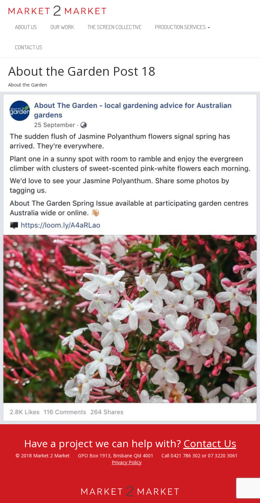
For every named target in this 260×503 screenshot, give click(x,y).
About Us (26, 26)
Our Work (62, 26)
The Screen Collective (114, 26)
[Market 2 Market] (57, 8)
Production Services (181, 26)
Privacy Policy (127, 462)
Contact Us (28, 47)
